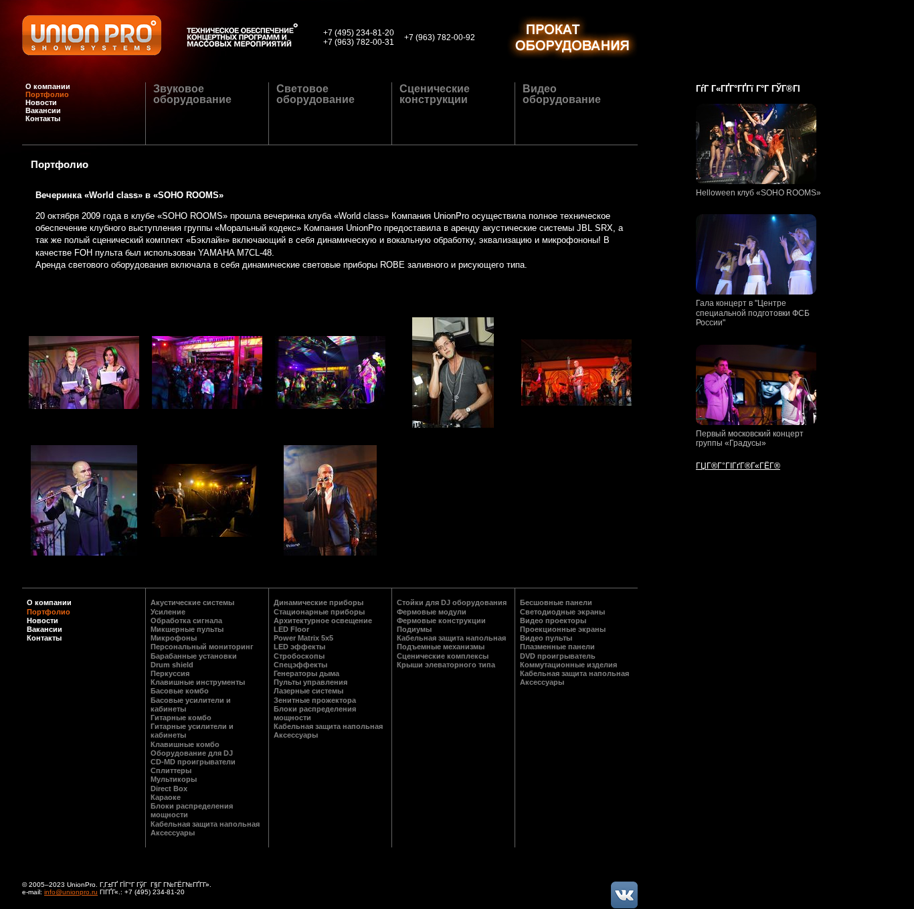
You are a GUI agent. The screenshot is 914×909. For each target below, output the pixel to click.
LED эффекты (299, 647)
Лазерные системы (308, 691)
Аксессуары (173, 833)
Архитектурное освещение (323, 620)
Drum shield (172, 665)
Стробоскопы (299, 656)
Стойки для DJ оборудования (452, 602)
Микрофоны (174, 638)
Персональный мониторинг (202, 647)
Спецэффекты (300, 665)
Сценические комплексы (442, 656)
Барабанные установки (194, 656)
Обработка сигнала (186, 620)
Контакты (42, 118)
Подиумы (414, 629)
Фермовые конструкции (441, 620)
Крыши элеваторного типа (446, 665)
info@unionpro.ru (71, 892)
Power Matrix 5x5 (303, 638)
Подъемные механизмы (440, 647)
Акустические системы (192, 602)
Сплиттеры (171, 770)
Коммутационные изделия (568, 665)
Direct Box (169, 788)
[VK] (624, 895)
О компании (47, 86)
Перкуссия (170, 673)
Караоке (166, 797)
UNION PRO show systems (91, 35)
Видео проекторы (553, 620)
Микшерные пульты (187, 629)
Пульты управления (310, 682)
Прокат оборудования (572, 38)
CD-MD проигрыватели (193, 762)
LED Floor (291, 629)
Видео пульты (546, 638)
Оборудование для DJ (192, 753)
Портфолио (47, 94)
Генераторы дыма (306, 673)
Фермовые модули (431, 612)
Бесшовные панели (556, 602)
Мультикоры (174, 779)
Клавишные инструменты (198, 682)
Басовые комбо (180, 691)
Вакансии (43, 110)
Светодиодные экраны (562, 612)
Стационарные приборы (319, 612)
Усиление (168, 612)
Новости (41, 102)
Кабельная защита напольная (205, 824)
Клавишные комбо (185, 744)
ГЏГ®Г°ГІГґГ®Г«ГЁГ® (738, 466)
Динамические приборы (318, 602)
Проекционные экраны (563, 629)
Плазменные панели (557, 647)
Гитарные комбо (181, 718)
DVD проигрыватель (558, 656)
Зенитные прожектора (315, 700)
